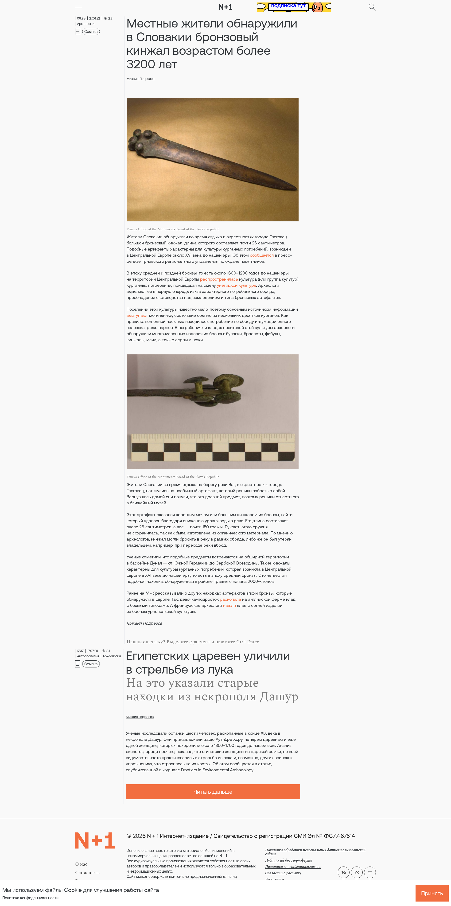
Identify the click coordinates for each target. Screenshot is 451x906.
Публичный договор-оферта (288, 860)
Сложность (87, 872)
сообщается (262, 255)
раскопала (230, 599)
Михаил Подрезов (140, 79)
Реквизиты (274, 879)
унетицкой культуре (236, 285)
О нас (81, 864)
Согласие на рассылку (283, 873)
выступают (137, 315)
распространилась (219, 279)
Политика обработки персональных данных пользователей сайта (315, 852)
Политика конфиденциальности (30, 898)
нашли (229, 605)
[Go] (78, 7)
